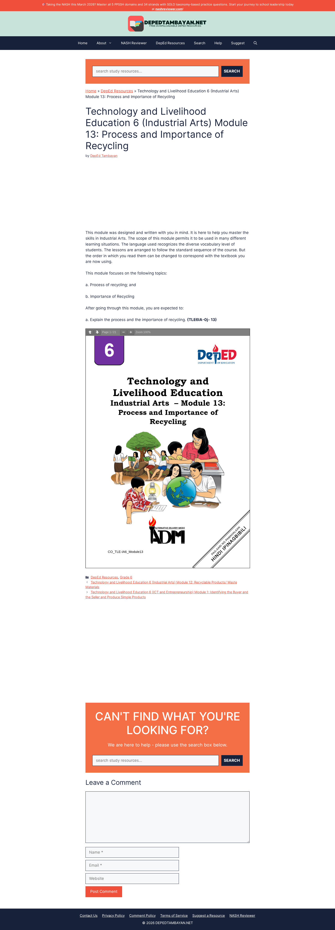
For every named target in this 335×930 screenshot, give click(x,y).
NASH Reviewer (134, 43)
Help (218, 43)
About (101, 43)
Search (199, 43)
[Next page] (97, 332)
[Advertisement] (167, 190)
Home (83, 43)
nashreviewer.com (169, 9)
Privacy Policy (113, 915)
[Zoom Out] (123, 332)
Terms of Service (174, 915)
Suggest (238, 43)
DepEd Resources (170, 43)
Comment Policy (142, 915)
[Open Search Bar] (255, 43)
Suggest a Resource (208, 915)
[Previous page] (90, 332)
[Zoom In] (130, 332)
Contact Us (89, 915)
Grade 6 (126, 577)
